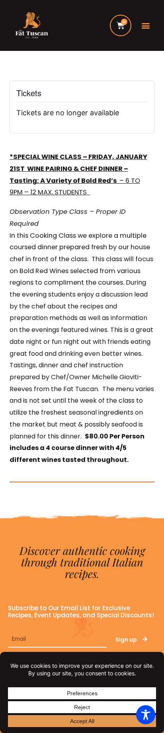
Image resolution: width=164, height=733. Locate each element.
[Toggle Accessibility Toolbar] (145, 714)
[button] (145, 25)
